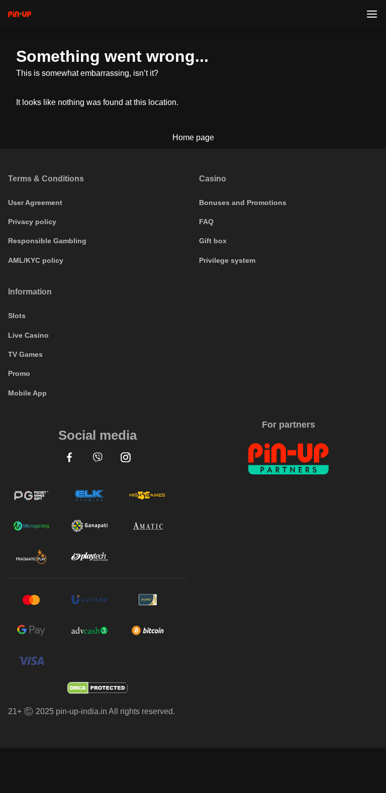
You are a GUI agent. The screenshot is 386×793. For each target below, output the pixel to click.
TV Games (25, 354)
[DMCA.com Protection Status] (97, 688)
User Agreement (35, 203)
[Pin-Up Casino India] (19, 14)
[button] (69, 457)
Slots (17, 316)
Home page (193, 138)
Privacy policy (32, 222)
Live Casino (28, 335)
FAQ (206, 222)
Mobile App (27, 393)
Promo (19, 373)
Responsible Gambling (47, 241)
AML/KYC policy (35, 260)
